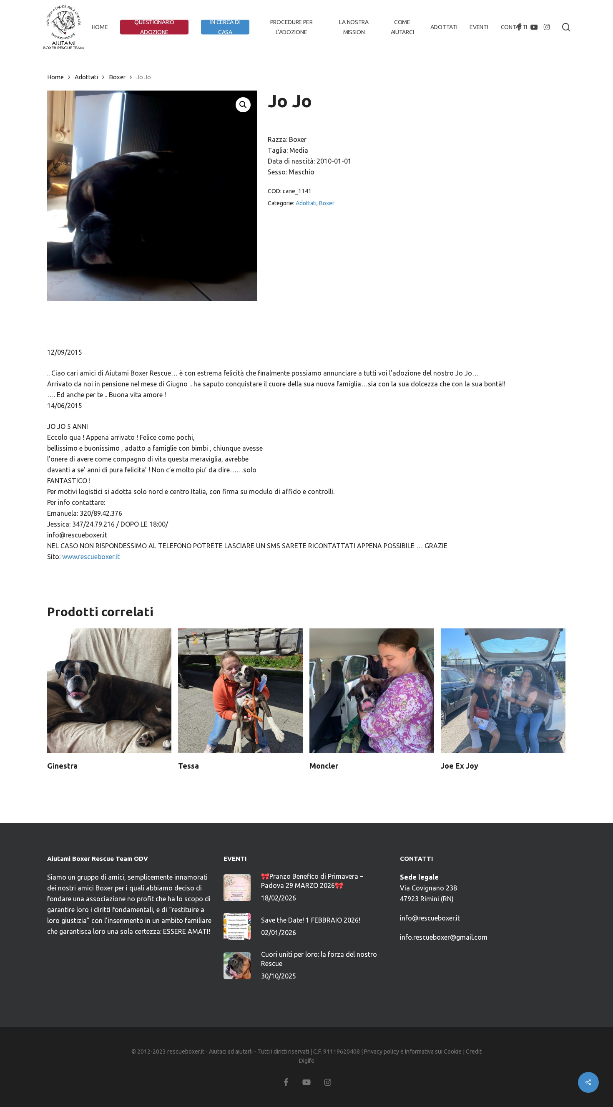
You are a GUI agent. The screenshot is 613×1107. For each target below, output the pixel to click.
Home (55, 77)
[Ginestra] (109, 690)
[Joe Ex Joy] (503, 690)
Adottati (86, 77)
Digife (306, 1060)
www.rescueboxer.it (91, 556)
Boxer (117, 77)
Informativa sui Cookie (433, 1051)
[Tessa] (240, 690)
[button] (243, 104)
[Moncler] (371, 690)
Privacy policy (381, 1051)
